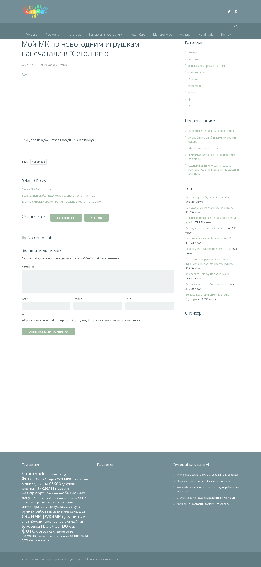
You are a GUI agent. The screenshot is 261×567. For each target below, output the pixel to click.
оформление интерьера (62, 498)
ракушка (56, 507)
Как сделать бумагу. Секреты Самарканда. (212, 474)
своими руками (42, 515)
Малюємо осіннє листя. (203, 148)
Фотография (35, 478)
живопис (194, 59)
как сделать (46, 488)
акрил (52, 479)
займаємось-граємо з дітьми (207, 66)
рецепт (193, 92)
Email (77, 299)
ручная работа (35, 511)
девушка (40, 483)
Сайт (128, 299)
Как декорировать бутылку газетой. (208, 284)
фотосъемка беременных (54, 536)
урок (71, 526)
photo (49, 474)
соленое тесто (56, 521)
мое (60, 488)
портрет (39, 502)
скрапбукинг (33, 521)
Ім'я (25, 299)
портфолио (52, 502)
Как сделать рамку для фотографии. (209, 207)
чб (51, 540)
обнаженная (53, 493)
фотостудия (46, 531)
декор (195, 79)
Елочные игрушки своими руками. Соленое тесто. (54, 201)
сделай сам (74, 516)
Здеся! (26, 74)
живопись (28, 488)
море (66, 488)
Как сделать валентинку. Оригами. (214, 497)
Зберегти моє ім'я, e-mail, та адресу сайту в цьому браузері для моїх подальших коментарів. (82, 320)
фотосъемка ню (40, 540)
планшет (27, 502)
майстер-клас (197, 72)
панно (82, 498)
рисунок (76, 507)
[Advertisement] (98, 107)
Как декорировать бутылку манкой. (208, 238)
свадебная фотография (61, 512)
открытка (43, 498)
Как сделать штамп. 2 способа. (205, 228)
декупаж (68, 484)
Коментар (29, 266)
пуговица (44, 507)
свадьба (79, 511)
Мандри (193, 52)
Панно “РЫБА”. (31, 189)
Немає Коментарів (55, 65)
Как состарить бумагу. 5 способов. (208, 197)
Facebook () (69, 218)
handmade (38, 161)
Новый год (59, 474)
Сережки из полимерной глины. (205, 248)
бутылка (63, 478)
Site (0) (96, 218)
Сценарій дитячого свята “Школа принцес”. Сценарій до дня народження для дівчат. (213, 169)
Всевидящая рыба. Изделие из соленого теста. (52, 195)
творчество (54, 525)
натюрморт (33, 492)
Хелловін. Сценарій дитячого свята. (211, 131)
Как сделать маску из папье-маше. (207, 274)
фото (191, 99)
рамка (67, 507)
